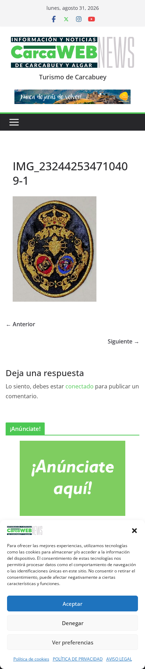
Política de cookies (31, 659)
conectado (79, 386)
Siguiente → (123, 341)
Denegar (72, 623)
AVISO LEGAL (119, 659)
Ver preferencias (72, 642)
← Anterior (20, 324)
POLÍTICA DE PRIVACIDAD (78, 659)
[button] (134, 530)
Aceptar (72, 603)
